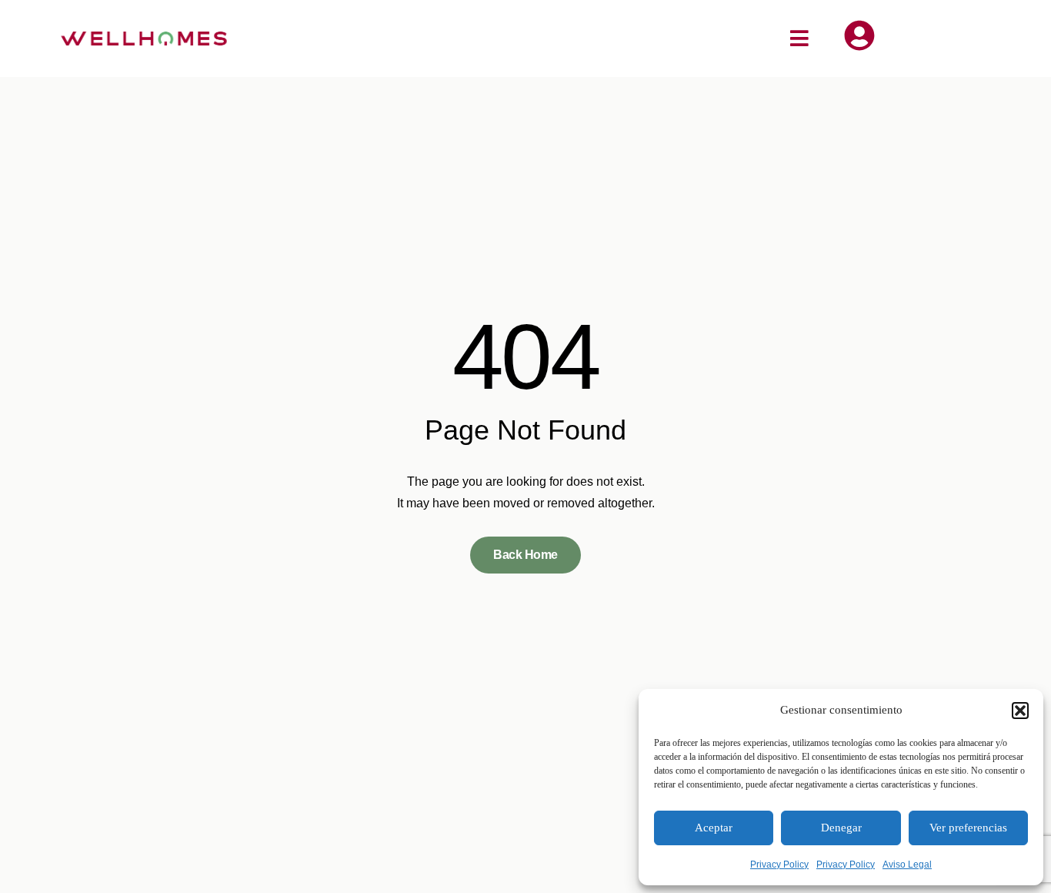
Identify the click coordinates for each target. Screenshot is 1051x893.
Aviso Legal (907, 864)
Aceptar (713, 827)
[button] (1020, 710)
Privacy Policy (779, 864)
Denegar (841, 827)
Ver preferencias (968, 827)
